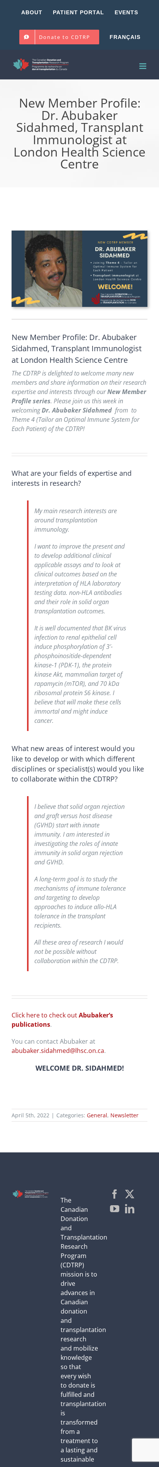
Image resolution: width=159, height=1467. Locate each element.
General (97, 1115)
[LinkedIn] (129, 1208)
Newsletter (124, 1115)
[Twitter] (129, 1194)
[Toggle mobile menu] (143, 66)
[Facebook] (114, 1194)
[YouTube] (114, 1208)
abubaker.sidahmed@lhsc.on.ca (58, 1050)
